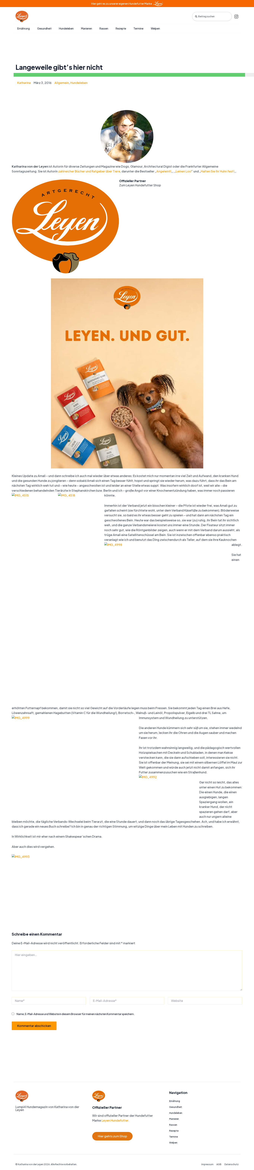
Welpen (155, 28)
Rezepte (121, 28)
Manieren (86, 28)
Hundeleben (66, 28)
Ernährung (23, 28)
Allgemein (61, 83)
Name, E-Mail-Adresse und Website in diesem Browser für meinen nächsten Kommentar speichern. (76, 1014)
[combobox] (212, 16)
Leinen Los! (184, 171)
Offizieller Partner (132, 181)
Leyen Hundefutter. (115, 1120)
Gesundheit (44, 28)
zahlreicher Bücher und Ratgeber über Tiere (89, 171)
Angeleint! (163, 171)
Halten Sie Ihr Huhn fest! (217, 171)
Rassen (103, 28)
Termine (138, 28)
